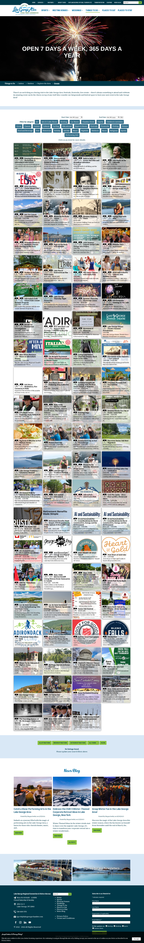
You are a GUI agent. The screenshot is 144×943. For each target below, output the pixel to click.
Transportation (99, 3)
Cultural (46, 126)
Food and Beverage (25, 131)
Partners (51, 3)
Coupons (109, 3)
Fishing (115, 126)
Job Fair (67, 131)
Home (33, 3)
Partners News (98, 928)
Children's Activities (115, 122)
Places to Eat (108, 10)
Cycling (56, 126)
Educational (67, 126)
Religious (114, 131)
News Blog (117, 3)
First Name (95, 901)
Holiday (57, 131)
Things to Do (92, 10)
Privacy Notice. (6, 940)
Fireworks (105, 126)
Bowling (64, 122)
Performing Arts (72, 135)
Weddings (76, 10)
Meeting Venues (60, 10)
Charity (100, 122)
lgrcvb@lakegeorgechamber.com (30, 917)
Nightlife (84, 131)
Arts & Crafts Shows (49, 122)
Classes (27, 126)
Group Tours (62, 3)
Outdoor (30, 83)
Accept (136, 939)
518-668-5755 (22, 912)
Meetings (110, 926)
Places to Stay (125, 10)
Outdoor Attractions (77, 743)
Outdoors (95, 131)
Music (75, 131)
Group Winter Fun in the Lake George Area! (110, 810)
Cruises (37, 126)
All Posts (72, 842)
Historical (47, 131)
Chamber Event (88, 122)
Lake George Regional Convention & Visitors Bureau (32, 894)
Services (40, 3)
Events (56, 83)
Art (37, 122)
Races (104, 131)
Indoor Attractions (60, 743)
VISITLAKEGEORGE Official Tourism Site (80, 3)
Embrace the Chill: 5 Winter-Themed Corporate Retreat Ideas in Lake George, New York (71, 812)
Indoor (21, 83)
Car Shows (75, 122)
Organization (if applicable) (100, 913)
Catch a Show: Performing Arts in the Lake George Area (32, 810)
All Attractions (44, 743)
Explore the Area (44, 83)
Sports (44, 10)
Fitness (125, 126)
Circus (18, 126)
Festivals (93, 126)
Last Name (95, 907)
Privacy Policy (62, 916)
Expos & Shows (81, 126)
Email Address (97, 920)
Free (37, 131)
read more (18, 833)
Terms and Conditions (66, 918)
